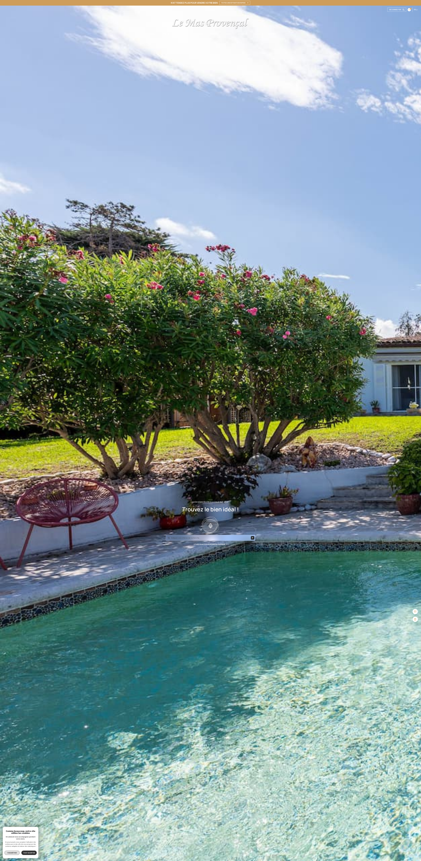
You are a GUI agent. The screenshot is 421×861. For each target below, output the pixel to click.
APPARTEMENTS (182, 34)
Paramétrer (12, 853)
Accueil (151, 34)
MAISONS (165, 34)
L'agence (257, 34)
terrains (199, 34)
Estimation (242, 34)
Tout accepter (29, 853)
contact (272, 34)
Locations (214, 34)
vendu (228, 34)
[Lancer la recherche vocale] (210, 525)
